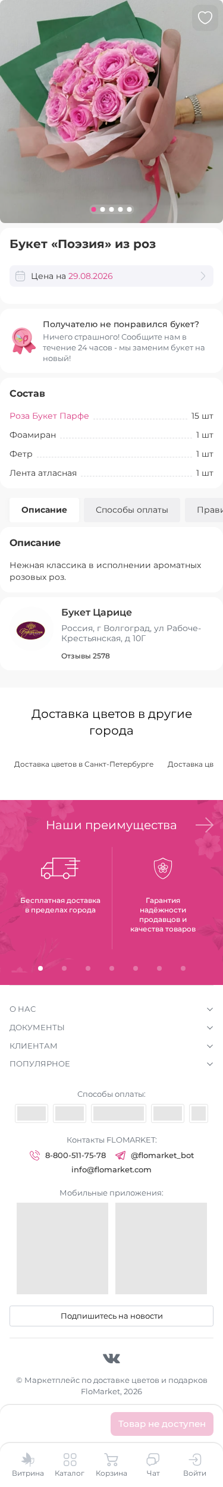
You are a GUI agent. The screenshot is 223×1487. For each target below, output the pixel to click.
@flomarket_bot (162, 1155)
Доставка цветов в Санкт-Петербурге (83, 764)
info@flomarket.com (111, 1169)
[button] (204, 825)
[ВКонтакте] (111, 1358)
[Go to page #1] (93, 209)
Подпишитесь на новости (112, 1315)
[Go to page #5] (129, 209)
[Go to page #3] (111, 209)
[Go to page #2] (102, 209)
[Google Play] (161, 1248)
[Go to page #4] (120, 209)
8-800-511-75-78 (75, 1155)
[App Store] (62, 1248)
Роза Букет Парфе (49, 415)
